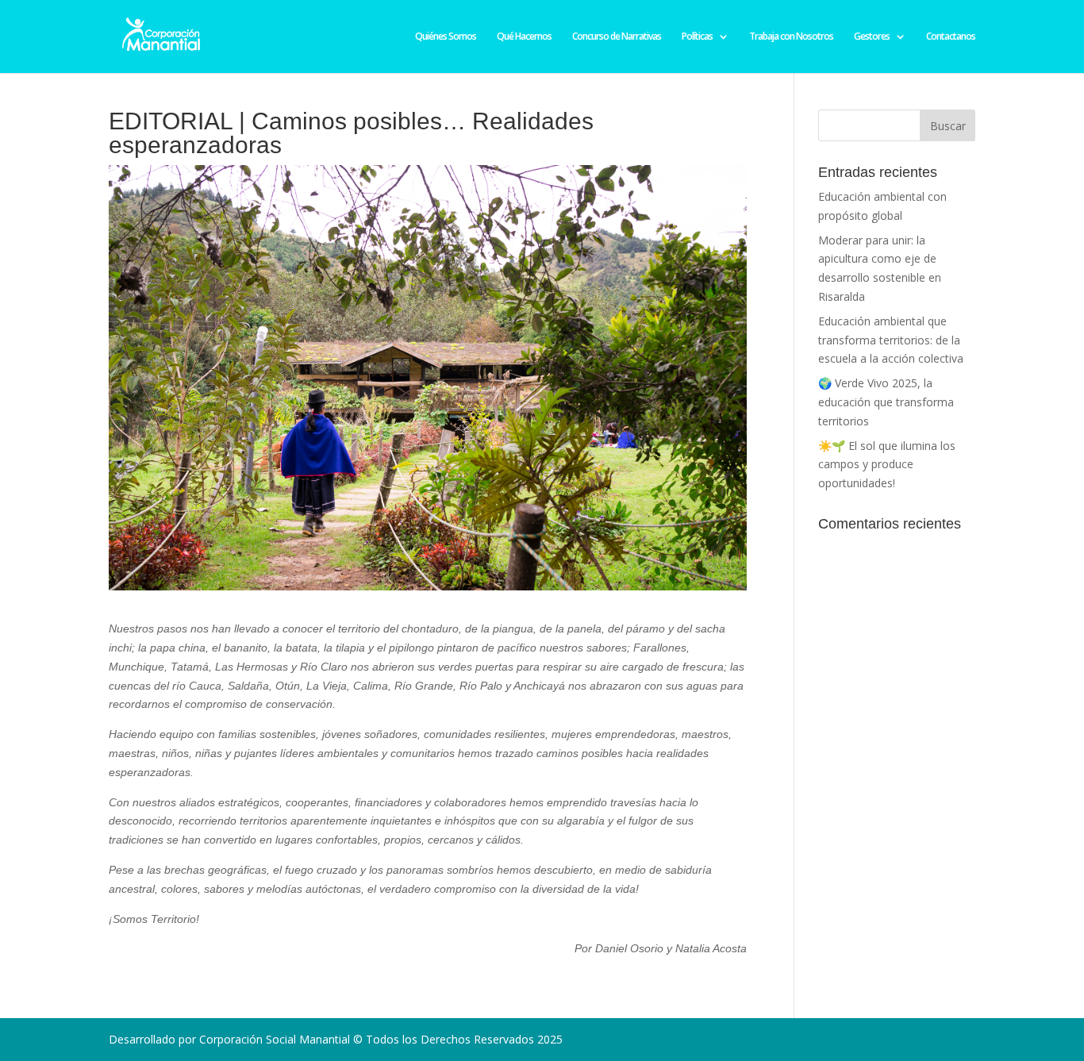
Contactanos (950, 37)
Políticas (697, 37)
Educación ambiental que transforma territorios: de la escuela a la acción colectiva (890, 340)
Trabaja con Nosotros (791, 37)
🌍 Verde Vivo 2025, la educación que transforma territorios (886, 402)
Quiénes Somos (445, 37)
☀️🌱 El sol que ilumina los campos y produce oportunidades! (886, 464)
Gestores (872, 37)
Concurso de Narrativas (616, 37)
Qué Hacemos (524, 37)
